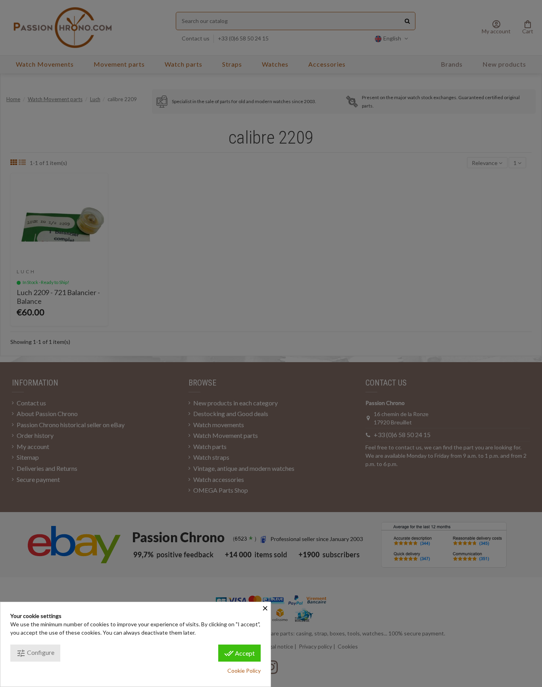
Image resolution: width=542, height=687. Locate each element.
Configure (35, 653)
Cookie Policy (244, 670)
